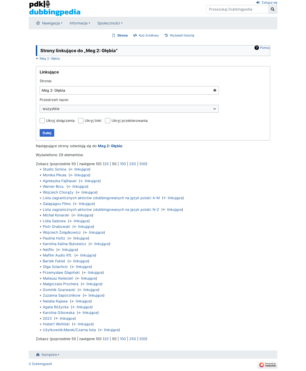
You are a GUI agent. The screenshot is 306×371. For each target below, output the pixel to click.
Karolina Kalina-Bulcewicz (64, 244)
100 (123, 164)
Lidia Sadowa (54, 221)
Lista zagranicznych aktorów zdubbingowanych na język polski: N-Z (101, 209)
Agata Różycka (56, 307)
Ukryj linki (93, 120)
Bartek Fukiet (54, 261)
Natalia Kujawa (55, 301)
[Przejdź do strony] (272, 9)
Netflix (48, 249)
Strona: (46, 81)
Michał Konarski (56, 215)
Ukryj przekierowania (130, 120)
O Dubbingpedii (40, 364)
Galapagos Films (57, 203)
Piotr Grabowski (56, 226)
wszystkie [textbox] (51, 108)
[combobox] (129, 90)
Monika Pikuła (54, 175)
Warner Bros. (53, 186)
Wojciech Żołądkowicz (62, 232)
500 (142, 164)
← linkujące (79, 169)
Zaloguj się (269, 2)
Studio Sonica (54, 169)
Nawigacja (51, 23)
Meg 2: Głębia (50, 58)
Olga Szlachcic (55, 266)
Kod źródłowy (149, 35)
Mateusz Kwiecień (58, 278)
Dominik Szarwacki (59, 289)
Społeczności (108, 23)
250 (132, 164)
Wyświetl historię (182, 35)
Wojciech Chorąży (58, 192)
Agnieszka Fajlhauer (60, 181)
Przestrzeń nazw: (54, 99)
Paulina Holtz (54, 238)
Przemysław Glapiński (61, 272)
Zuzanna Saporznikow (61, 295)
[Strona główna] (55, 8)
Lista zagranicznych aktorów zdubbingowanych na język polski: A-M (101, 198)
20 (106, 164)
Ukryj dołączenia (60, 120)
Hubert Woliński (56, 324)
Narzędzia (49, 354)
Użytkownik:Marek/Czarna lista (69, 330)
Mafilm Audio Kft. (57, 255)
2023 (47, 318)
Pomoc (265, 48)
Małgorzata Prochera (60, 284)
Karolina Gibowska (59, 312)
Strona (122, 35)
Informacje (79, 23)
